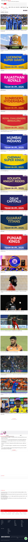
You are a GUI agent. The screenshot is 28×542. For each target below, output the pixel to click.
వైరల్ (25, 7)
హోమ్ (1, 10)
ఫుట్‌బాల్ (15, 524)
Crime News (17, 512)
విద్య (1, 524)
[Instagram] (5, 536)
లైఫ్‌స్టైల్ (24, 7)
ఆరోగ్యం (22, 525)
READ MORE (14, 450)
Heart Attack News (24, 512)
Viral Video (14, 512)
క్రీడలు (19, 7)
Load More (14, 418)
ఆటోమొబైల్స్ (9, 531)
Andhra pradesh (9, 512)
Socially (7, 8)
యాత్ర (21, 523)
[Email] (9, 536)
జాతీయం (12, 7)
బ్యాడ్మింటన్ (15, 525)
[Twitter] (25, 10)
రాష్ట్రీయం (10, 7)
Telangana (6, 512)
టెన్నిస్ (15, 523)
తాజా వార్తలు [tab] (7, 435)
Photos (8, 533)
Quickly (4, 8)
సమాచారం (2, 523)
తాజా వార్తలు (2, 528)
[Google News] (8, 536)
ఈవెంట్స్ (22, 526)
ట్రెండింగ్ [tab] (21, 435)
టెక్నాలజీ (17, 7)
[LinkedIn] (6, 536)
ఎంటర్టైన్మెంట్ (21, 7)
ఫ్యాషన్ (21, 524)
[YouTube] (4, 536)
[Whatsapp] (26, 10)
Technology (2, 512)
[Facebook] (23, 10)
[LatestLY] (3, 4)
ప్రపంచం (14, 7)
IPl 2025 (20, 512)
